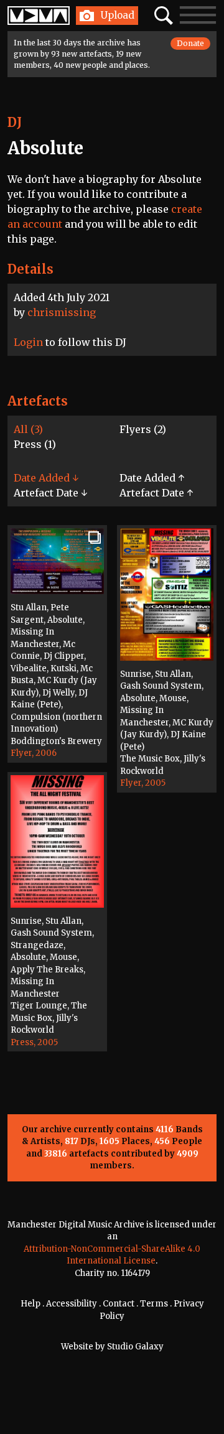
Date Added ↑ (151, 478)
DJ (14, 122)
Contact (118, 1303)
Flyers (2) (142, 429)
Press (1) (35, 444)
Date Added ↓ (46, 478)
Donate (190, 43)
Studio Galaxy (135, 1346)
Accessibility (71, 1303)
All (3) (28, 429)
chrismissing (61, 312)
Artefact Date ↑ (156, 493)
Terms (154, 1303)
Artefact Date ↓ (50, 493)
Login (28, 342)
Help (30, 1303)
